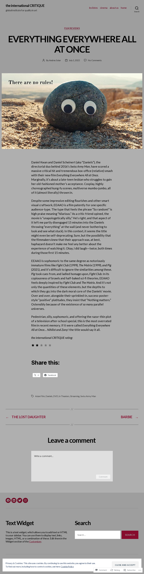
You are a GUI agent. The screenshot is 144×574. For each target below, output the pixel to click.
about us (114, 7)
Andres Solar (55, 60)
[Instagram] (25, 500)
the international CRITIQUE (25, 5)
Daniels (49, 396)
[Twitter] (19, 500)
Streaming (75, 396)
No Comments (95, 60)
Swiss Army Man (88, 396)
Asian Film (40, 396)
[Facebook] (8, 500)
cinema (103, 7)
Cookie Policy (67, 566)
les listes (93, 7)
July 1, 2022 (74, 60)
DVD (55, 396)
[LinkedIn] (13, 500)
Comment (103, 477)
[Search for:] (97, 535)
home (124, 7)
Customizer (35, 541)
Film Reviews (72, 28)
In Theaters (64, 396)
